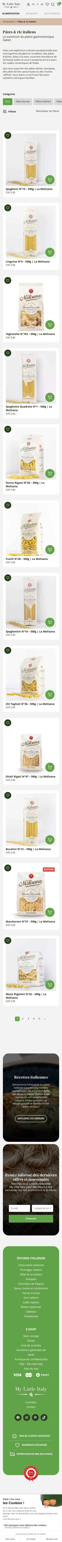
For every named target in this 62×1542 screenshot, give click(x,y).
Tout (7, 102)
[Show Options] (50, 1208)
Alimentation (10, 14)
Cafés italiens (31, 1302)
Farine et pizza (31, 1293)
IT (37, 4)
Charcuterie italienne (31, 1265)
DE (42, 4)
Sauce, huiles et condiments (31, 1288)
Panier (31, 1341)
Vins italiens (31, 1298)
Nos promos (52, 14)
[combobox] (41, 1208)
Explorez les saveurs (31, 1119)
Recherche (52, 4)
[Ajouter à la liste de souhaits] (7, 135)
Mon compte (28, 4)
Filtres (12, 111)
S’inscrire (31, 1218)
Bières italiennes (31, 1307)
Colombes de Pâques (31, 1284)
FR (33, 4)
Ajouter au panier (50, 179)
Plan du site (31, 1369)
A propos (31, 1402)
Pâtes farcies (23, 102)
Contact (31, 1407)
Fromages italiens (31, 1270)
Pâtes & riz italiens (31, 1274)
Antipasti (31, 1279)
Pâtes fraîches (43, 102)
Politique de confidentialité (31, 1359)
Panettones (31, 1316)
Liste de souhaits (47, 4)
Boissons (32, 14)
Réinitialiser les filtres (47, 111)
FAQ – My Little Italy (31, 1364)
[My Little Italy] (11, 8)
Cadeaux (31, 1311)
